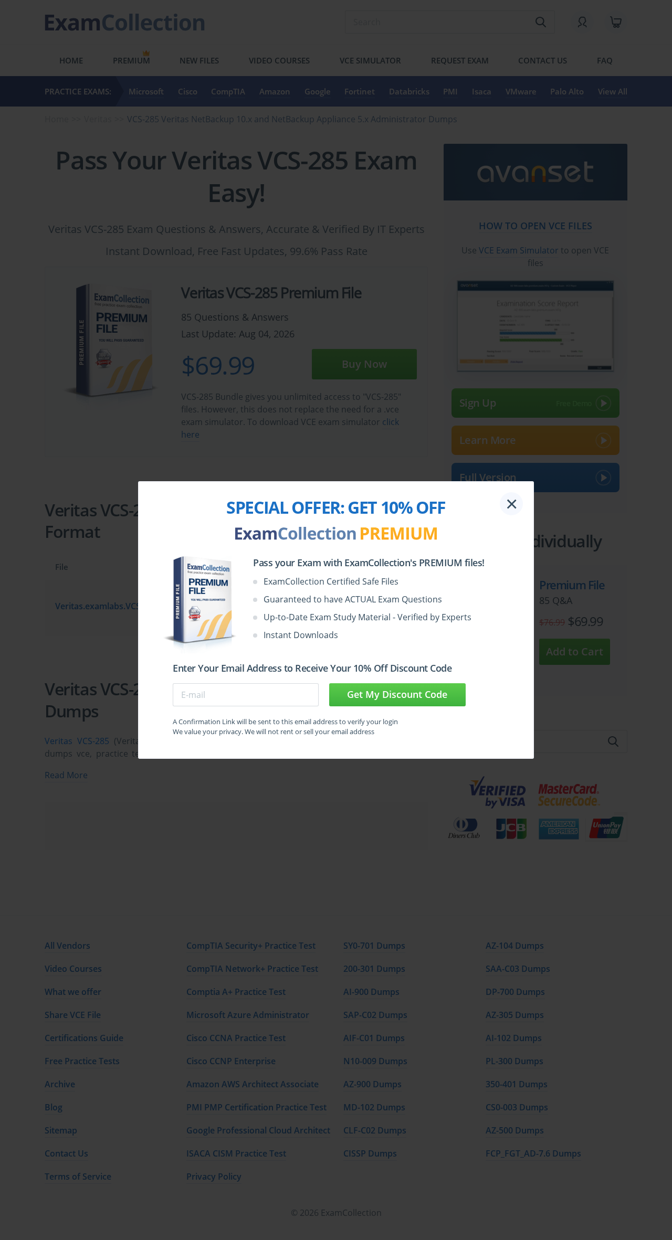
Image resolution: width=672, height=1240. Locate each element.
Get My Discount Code (397, 694)
